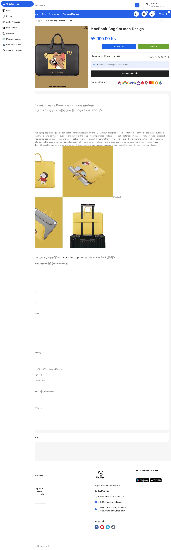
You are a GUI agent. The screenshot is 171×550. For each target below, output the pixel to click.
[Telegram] (108, 527)
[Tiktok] (113, 527)
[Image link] (143, 480)
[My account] (136, 13)
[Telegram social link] (168, 57)
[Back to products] (164, 20)
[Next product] (167, 20)
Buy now (153, 46)
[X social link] (158, 57)
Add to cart (119, 46)
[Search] (137, 5)
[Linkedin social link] (165, 57)
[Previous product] (161, 20)
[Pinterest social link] (162, 57)
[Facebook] (97, 527)
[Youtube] (102, 527)
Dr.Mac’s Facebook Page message (73, 257)
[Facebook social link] (155, 57)
